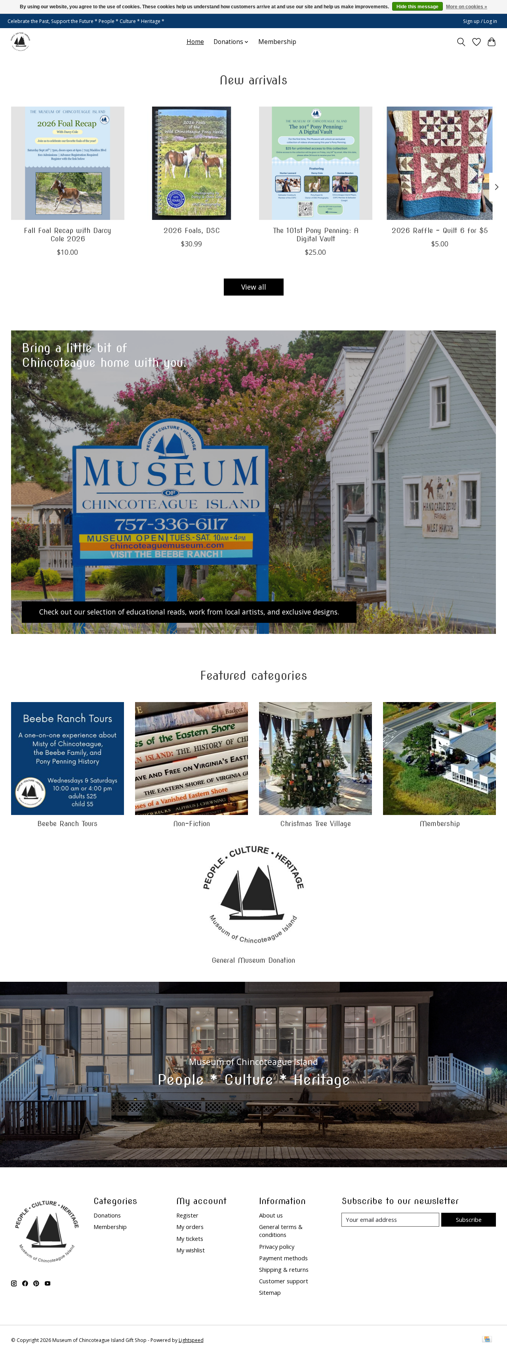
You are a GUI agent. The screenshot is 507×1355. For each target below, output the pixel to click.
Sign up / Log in (480, 21)
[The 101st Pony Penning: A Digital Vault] (315, 163)
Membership (277, 42)
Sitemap (270, 1292)
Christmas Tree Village (315, 823)
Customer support (283, 1281)
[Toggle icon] (461, 42)
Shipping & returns (284, 1269)
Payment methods (283, 1258)
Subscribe (469, 1219)
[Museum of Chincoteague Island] (20, 42)
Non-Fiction (191, 823)
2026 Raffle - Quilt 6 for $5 (439, 230)
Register (187, 1215)
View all (253, 287)
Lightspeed (191, 1340)
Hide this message (417, 7)
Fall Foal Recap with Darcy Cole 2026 (67, 234)
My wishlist (190, 1250)
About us (271, 1215)
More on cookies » (466, 7)
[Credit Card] (487, 1340)
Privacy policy (276, 1246)
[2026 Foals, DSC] (191, 163)
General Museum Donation (253, 960)
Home (195, 42)
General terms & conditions (281, 1231)
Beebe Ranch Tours (67, 823)
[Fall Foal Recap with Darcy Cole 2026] (67, 163)
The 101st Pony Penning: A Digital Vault (315, 234)
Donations (107, 1215)
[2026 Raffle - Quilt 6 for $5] (439, 163)
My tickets (189, 1238)
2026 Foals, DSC (191, 230)
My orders (190, 1227)
